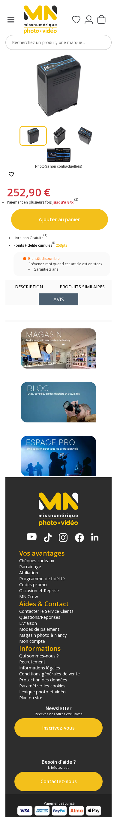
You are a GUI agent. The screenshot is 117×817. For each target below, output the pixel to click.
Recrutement (32, 662)
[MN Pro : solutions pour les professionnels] (58, 456)
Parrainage (30, 566)
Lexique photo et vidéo (42, 692)
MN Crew (28, 596)
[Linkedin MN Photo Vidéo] (94, 537)
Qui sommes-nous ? (39, 656)
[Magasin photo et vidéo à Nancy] (58, 348)
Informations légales (39, 668)
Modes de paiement (39, 629)
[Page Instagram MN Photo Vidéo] (63, 538)
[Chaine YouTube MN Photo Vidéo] (32, 537)
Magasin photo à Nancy (43, 635)
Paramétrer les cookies (42, 686)
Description (29, 286)
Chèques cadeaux (36, 560)
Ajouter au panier (59, 219)
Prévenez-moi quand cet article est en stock (65, 263)
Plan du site (30, 698)
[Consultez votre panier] (101, 20)
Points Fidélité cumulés (33, 245)
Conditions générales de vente (49, 674)
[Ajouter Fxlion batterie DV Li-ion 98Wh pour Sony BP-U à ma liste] (11, 175)
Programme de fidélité (42, 578)
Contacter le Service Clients (46, 611)
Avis (58, 299)
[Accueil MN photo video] (40, 20)
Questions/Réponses (39, 617)
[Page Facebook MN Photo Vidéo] (79, 538)
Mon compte (32, 641)
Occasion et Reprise (39, 590)
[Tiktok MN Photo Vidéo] (48, 538)
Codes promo (33, 584)
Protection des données (43, 680)
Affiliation (28, 572)
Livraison (28, 623)
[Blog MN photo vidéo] (58, 402)
